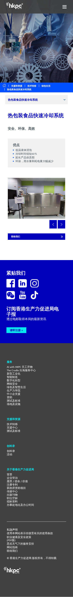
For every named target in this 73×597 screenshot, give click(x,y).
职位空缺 (12, 498)
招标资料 (12, 501)
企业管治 (12, 478)
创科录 (11, 451)
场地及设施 (13, 404)
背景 (9, 474)
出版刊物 (12, 495)
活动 (9, 454)
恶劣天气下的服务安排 (20, 543)
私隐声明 (12, 529)
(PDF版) (11, 540)
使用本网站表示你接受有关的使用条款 (30, 533)
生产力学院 (13, 390)
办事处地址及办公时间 (20, 505)
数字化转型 (13, 380)
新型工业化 (13, 373)
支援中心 (12, 427)
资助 (9, 397)
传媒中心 (12, 491)
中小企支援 (13, 394)
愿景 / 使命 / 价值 (17, 481)
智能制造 (12, 377)
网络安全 (12, 384)
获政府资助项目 (16, 488)
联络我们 (15, 236)
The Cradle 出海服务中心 (21, 370)
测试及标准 (13, 400)
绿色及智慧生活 (16, 387)
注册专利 (12, 484)
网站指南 (12, 547)
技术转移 (32, 85)
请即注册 (15, 330)
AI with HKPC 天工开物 (20, 367)
